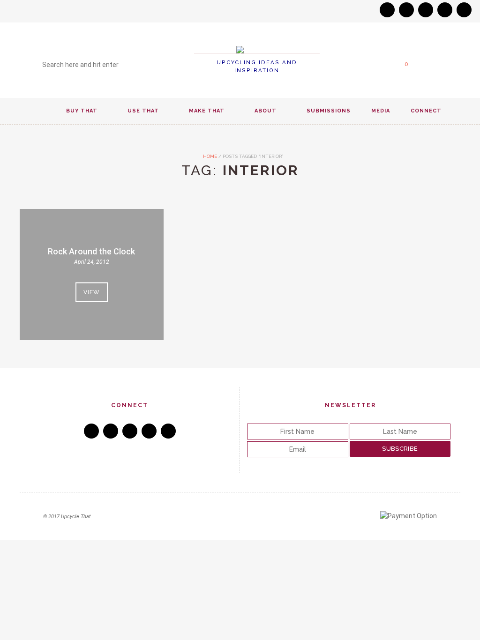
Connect (426, 111)
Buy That (82, 111)
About (266, 111)
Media (380, 111)
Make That (207, 111)
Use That (143, 111)
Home (209, 156)
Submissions (329, 111)
